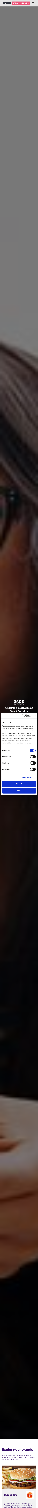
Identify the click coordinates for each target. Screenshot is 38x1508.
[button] (33, 3)
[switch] (33, 756)
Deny (19, 790)
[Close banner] (35, 715)
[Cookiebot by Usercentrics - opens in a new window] (23, 715)
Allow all (19, 784)
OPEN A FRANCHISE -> (21, 3)
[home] (7, 3)
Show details (27, 777)
